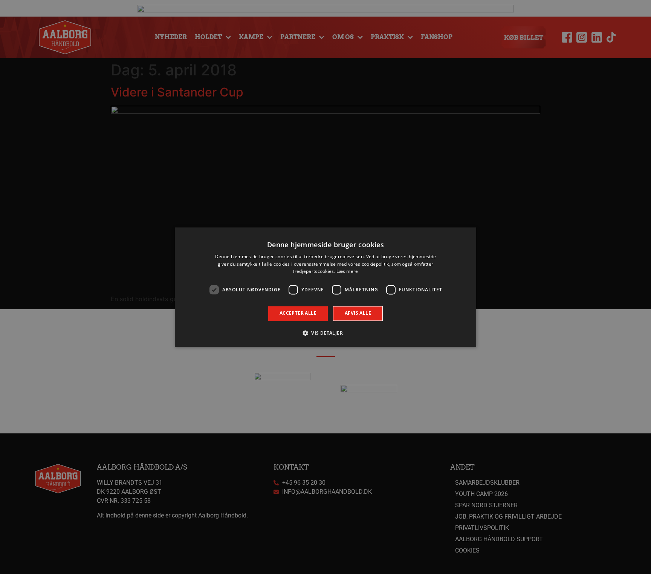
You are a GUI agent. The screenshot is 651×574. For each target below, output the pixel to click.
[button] (325, 332)
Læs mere (347, 271)
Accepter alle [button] (298, 313)
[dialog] (325, 287)
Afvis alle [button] (358, 313)
